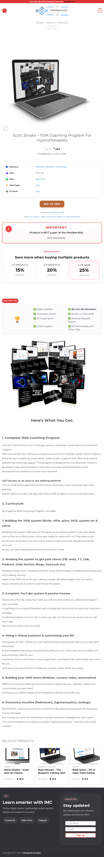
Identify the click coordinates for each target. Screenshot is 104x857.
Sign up (81, 835)
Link (37, 185)
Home (39, 22)
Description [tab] (10, 301)
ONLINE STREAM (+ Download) (51, 167)
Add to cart (52, 204)
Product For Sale (57, 22)
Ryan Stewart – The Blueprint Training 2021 (51, 771)
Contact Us (10, 820)
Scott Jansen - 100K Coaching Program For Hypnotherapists (54, 217)
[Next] (102, 766)
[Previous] (2, 766)
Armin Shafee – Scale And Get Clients (16, 771)
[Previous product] (54, 27)
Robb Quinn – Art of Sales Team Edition (83, 771)
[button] (4, 11)
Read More (69, 2)
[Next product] (49, 27)
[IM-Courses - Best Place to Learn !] (52, 11)
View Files (40, 179)
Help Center (27, 820)
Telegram (43, 820)
